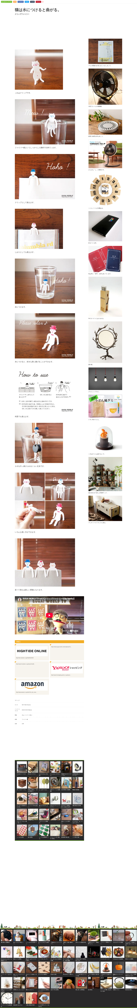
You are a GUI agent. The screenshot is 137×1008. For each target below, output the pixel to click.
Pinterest (38, 1)
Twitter (26, 1)
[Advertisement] (49, 32)
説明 (15, 1)
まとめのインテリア (7, 1)
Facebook (20, 1)
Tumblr (32, 1)
